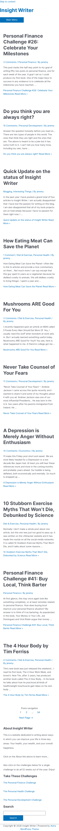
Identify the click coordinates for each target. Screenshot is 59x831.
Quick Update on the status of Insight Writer (26, 177)
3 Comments (9, 62)
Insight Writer (17, 10)
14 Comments (10, 451)
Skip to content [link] (7, 1)
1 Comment (9, 255)
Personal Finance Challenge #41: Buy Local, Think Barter (25, 578)
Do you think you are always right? (26, 114)
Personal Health (41, 255)
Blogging (7, 191)
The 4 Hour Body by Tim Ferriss (25, 648)
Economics (24, 451)
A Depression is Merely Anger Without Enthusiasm (28, 436)
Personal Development (30, 125)
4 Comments (9, 660)
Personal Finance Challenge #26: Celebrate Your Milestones (23, 45)
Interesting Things (22, 191)
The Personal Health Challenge (19, 791)
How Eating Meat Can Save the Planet (28, 244)
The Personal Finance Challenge (19, 782)
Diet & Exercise (24, 255)
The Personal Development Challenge (22, 800)
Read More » (27, 154)
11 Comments (10, 381)
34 (38, 712)
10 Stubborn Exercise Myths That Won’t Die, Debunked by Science (28, 509)
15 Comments (10, 125)
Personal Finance (27, 62)
